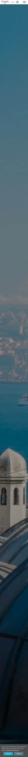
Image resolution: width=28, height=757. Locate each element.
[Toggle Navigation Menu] (24, 2)
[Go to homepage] (5, 2)
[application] (14, 750)
